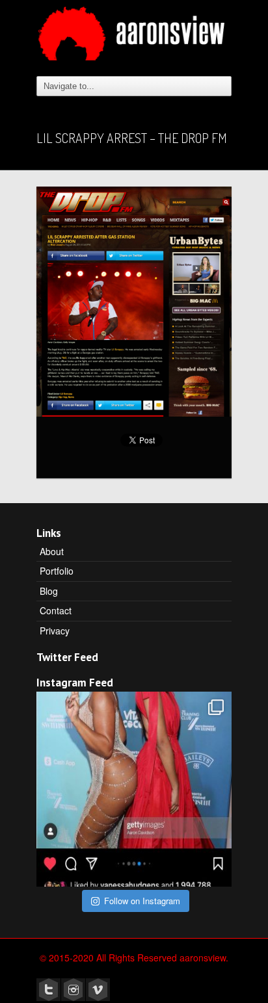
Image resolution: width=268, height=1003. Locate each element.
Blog (49, 590)
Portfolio (57, 570)
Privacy (55, 630)
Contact (56, 610)
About (52, 551)
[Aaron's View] (134, 28)
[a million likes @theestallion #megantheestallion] (134, 789)
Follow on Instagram (142, 900)
